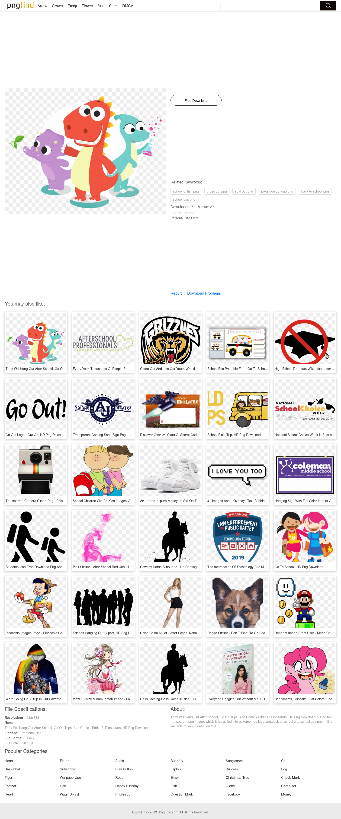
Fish (173, 785)
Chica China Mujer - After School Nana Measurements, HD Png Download (194, 632)
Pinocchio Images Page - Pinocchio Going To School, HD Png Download (58, 632)
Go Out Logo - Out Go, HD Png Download (36, 434)
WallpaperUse (70, 777)
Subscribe (67, 768)
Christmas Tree (237, 777)
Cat (283, 760)
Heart (9, 760)
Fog (284, 768)
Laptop (175, 768)
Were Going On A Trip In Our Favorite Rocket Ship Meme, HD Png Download (62, 698)
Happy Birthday (127, 785)
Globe (230, 785)
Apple (119, 760)
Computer (288, 785)
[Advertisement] (85, 55)
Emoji (72, 5)
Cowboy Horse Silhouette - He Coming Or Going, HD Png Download (190, 566)
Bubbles (232, 768)
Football (10, 785)
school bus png (184, 199)
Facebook (233, 794)
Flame (64, 760)
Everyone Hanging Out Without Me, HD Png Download (247, 698)
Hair (63, 785)
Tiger (8, 777)
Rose (119, 777)
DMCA (127, 5)
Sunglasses (235, 760)
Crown (57, 5)
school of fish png (186, 191)
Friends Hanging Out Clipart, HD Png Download (108, 632)
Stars (113, 5)
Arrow (42, 5)
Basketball (12, 768)
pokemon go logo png (277, 191)
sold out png (244, 191)
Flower (87, 5)
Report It (177, 293)
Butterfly (176, 760)
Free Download (196, 100)
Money (286, 794)
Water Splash (70, 794)
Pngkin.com (124, 794)
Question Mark (181, 794)
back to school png (315, 191)
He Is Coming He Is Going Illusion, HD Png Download (179, 698)
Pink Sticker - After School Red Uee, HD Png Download (113, 566)
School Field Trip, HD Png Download (234, 434)
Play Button (124, 768)
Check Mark (290, 777)
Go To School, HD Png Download (299, 566)
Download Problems (204, 293)
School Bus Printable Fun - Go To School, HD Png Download (251, 368)
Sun (101, 5)
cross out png (217, 191)
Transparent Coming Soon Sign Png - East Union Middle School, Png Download (131, 434)
